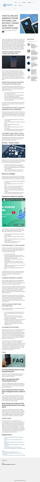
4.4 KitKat (15, 86)
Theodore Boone (4, 30)
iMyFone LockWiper (5, 176)
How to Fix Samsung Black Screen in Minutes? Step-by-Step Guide (14, 455)
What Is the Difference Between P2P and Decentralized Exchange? (34, 46)
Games (15, 5)
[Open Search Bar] (14, 8)
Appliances (29, 2)
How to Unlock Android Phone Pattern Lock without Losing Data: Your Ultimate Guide (34, 72)
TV (33, 2)
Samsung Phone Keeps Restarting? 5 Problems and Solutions (34, 59)
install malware (22, 300)
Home (15, 2)
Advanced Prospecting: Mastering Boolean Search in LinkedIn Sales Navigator (34, 52)
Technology (24, 2)
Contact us (20, 5)
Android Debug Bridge (19, 337)
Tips (19, 2)
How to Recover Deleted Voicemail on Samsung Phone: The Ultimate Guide (34, 79)
